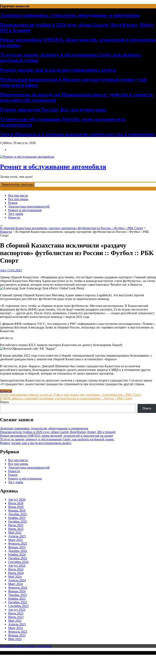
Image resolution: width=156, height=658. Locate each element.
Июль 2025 (15, 525)
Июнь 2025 (16, 529)
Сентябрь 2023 (18, 606)
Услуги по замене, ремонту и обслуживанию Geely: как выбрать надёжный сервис (57, 439)
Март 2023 (15, 628)
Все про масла (18, 195)
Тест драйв (15, 214)
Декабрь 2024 (17, 551)
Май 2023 (15, 620)
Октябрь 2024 (17, 558)
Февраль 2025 (17, 543)
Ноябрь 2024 (17, 554)
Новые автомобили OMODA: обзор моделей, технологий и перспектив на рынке (56, 435)
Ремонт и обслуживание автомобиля (53, 166)
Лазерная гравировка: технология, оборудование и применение (70, 15)
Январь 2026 (17, 510)
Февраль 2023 (17, 631)
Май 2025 (15, 532)
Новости (14, 217)
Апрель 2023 (17, 624)
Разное (12, 203)
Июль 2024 (15, 569)
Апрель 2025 (17, 536)
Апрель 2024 (17, 580)
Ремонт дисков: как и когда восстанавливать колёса (58, 69)
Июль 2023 (15, 613)
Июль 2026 (15, 503)
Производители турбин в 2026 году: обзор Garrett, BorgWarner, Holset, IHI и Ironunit (57, 432)
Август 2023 (16, 609)
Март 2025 (15, 540)
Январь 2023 (17, 635)
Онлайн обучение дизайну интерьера (26, 646)
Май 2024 (15, 576)
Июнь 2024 (16, 573)
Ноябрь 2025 (17, 518)
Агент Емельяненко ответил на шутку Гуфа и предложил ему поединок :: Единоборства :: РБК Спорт (70, 394)
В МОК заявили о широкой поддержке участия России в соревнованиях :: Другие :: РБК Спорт (66, 398)
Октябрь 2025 (17, 521)
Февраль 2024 (17, 587)
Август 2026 (16, 499)
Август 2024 (16, 565)
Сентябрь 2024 (18, 562)
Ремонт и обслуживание (25, 210)
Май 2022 (15, 639)
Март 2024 (15, 584)
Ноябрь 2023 (17, 598)
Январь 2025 (17, 547)
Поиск (4, 402)
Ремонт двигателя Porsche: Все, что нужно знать (53, 109)
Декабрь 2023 (17, 595)
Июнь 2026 (16, 507)
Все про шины (18, 199)
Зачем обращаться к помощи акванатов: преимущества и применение (77, 134)
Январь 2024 (17, 591)
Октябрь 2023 (17, 602)
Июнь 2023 (16, 617)
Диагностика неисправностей (29, 206)
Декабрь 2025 (17, 514)
